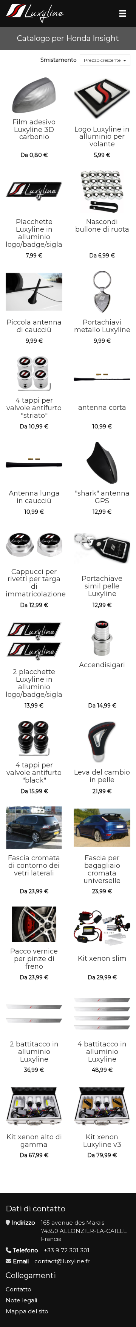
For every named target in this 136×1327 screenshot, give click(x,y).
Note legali (21, 1300)
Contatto (18, 1289)
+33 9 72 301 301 (67, 1250)
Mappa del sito (27, 1311)
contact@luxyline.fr (62, 1261)
